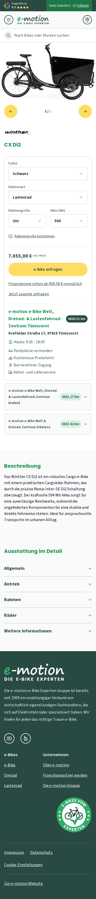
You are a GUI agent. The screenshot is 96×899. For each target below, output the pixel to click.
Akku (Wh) (57, 210)
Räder (10, 615)
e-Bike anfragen (48, 269)
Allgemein (14, 568)
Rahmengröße (19, 210)
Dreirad (10, 775)
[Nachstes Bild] (85, 111)
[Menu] (10, 19)
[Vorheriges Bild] (10, 111)
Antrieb (11, 584)
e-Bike (9, 765)
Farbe (12, 163)
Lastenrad (13, 785)
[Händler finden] (87, 19)
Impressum (14, 852)
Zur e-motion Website (23, 883)
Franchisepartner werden (65, 775)
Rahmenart (16, 187)
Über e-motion (56, 765)
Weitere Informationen (28, 631)
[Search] (8, 35)
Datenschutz (41, 852)
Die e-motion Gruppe (61, 785)
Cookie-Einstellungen (23, 865)
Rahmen (12, 600)
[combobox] (48, 173)
